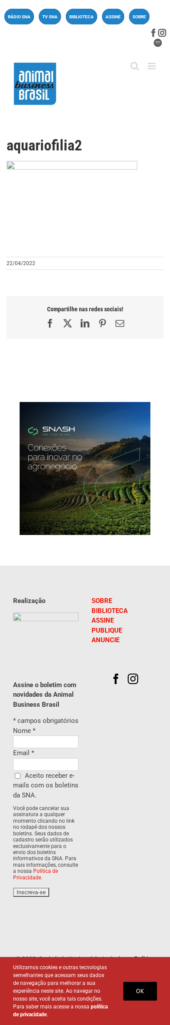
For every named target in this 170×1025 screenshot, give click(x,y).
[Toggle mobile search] (134, 66)
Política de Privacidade (35, 874)
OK (140, 991)
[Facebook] (116, 679)
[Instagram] (133, 679)
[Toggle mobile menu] (152, 66)
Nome (24, 731)
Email (23, 753)
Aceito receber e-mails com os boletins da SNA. (45, 785)
